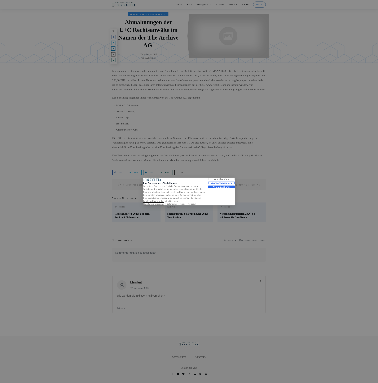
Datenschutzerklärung (176, 204)
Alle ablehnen (221, 179)
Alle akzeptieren (221, 187)
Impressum (192, 204)
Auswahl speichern (221, 183)
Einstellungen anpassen (153, 204)
